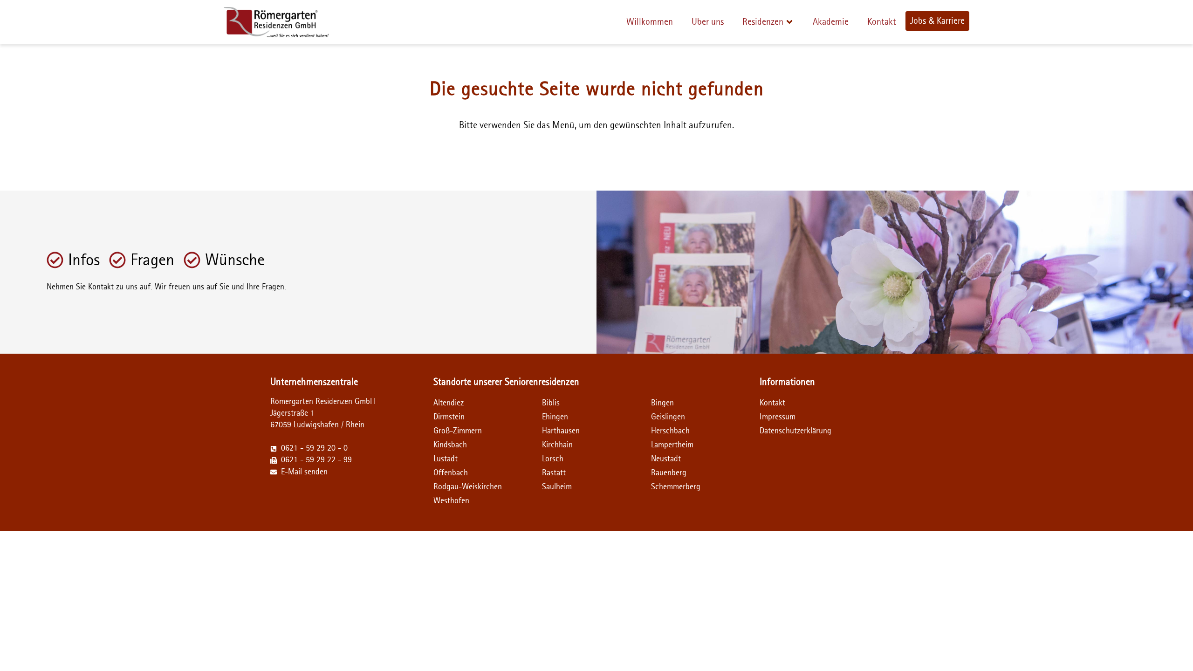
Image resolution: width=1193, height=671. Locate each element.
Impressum (777, 417)
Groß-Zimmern (457, 431)
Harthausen (561, 431)
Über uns (708, 22)
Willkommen (649, 22)
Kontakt (881, 22)
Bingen (662, 403)
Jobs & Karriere (937, 21)
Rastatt (554, 473)
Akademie (831, 22)
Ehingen (555, 417)
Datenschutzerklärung (787, 431)
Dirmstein (449, 417)
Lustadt (445, 459)
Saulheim (557, 487)
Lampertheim (672, 445)
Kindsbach (450, 445)
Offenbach (450, 473)
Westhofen (451, 501)
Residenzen (762, 22)
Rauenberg (668, 473)
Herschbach (670, 431)
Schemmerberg (675, 487)
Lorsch (552, 459)
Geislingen (668, 417)
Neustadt (666, 459)
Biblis (551, 403)
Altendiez (448, 403)
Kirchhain (557, 445)
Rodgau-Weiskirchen (467, 487)
